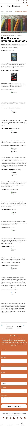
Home (2, 11)
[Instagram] (26, 1)
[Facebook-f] (3, 418)
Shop (1, 424)
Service (2, 380)
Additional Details (4, 395)
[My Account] (8, 423)
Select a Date (3, 387)
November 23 (11, 35)
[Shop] (1, 423)
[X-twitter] (18, 1)
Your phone (3, 357)
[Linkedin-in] (23, 1)
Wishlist (23, 424)
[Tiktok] (21, 1)
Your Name (3, 350)
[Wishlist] (22, 423)
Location (2, 372)
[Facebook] (16, 1)
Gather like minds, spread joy (14, 415)
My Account (10, 424)
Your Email (3, 365)
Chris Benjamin (19, 35)
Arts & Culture (9, 11)
